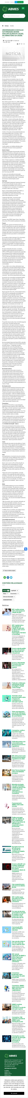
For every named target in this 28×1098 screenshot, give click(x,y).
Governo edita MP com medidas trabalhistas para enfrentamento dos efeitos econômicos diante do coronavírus (18, 867)
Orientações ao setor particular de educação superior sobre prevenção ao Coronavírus (18, 1039)
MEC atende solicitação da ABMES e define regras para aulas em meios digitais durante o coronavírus (19, 957)
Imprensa (12, 2)
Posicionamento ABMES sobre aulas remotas (17, 804)
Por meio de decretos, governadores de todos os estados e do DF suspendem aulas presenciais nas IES (19, 914)
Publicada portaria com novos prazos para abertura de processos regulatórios (18, 744)
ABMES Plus (7, 1072)
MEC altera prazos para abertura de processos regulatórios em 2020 (19, 757)
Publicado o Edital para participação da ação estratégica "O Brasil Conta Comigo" (18, 685)
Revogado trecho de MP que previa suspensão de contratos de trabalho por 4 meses (18, 849)
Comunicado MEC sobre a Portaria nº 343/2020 (17, 928)
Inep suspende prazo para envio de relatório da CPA (18, 885)
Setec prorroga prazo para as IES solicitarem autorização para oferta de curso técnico (19, 714)
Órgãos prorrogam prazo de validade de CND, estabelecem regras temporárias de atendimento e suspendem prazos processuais (18, 822)
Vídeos (5, 593)
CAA (16, 2)
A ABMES (6, 1070)
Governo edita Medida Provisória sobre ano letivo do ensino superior (18, 665)
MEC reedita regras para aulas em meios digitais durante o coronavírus (18, 899)
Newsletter (7, 2)
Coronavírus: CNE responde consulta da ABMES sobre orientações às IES (18, 1019)
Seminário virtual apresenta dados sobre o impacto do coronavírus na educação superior (19, 699)
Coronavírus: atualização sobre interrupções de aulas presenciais (18, 975)
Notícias (7, 25)
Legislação (14, 590)
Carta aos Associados (9, 596)
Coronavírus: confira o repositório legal (18, 731)
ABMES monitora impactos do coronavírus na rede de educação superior (18, 1007)
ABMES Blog (7, 1075)
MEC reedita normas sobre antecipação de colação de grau (18, 611)
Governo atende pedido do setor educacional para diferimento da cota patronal (19, 651)
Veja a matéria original (10, 570)
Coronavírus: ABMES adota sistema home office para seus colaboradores (18, 988)
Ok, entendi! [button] (14, 1093)
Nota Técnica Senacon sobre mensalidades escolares (18, 771)
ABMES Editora (8, 1073)
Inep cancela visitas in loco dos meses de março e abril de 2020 (18, 943)
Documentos (15, 593)
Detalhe (12, 25)
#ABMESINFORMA (8, 599)
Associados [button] (20, 2)
